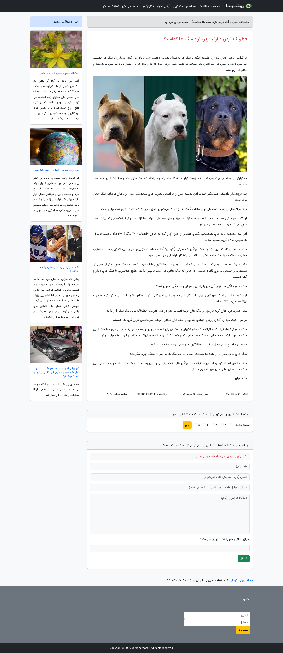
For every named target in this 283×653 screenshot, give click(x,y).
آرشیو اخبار (163, 6)
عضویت (243, 629)
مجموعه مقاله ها (209, 6)
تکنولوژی (148, 6)
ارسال (243, 558)
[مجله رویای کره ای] (238, 6)
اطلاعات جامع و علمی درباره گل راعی (59, 73)
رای (187, 425)
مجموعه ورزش (131, 6)
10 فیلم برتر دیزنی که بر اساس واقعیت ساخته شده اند (58, 269)
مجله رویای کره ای (241, 580)
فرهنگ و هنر (111, 6)
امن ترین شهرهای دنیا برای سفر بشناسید (57, 170)
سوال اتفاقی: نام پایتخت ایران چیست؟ (225, 539)
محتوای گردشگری (184, 6)
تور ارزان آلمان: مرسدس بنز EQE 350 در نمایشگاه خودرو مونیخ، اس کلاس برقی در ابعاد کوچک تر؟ (56, 372)
